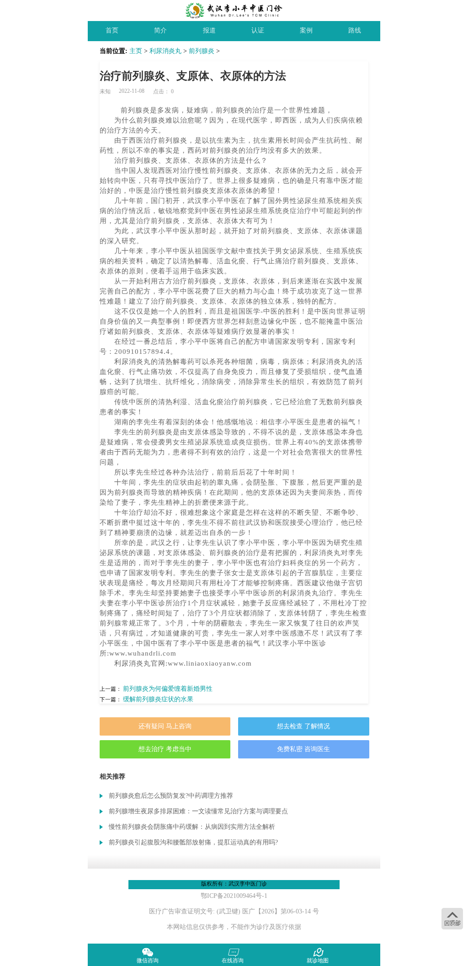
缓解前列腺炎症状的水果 (158, 699)
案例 (306, 30)
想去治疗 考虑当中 (164, 749)
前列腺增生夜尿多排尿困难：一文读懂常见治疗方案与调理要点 (198, 811)
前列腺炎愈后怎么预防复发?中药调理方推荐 (171, 795)
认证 (257, 30)
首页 (112, 30)
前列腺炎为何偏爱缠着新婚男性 (168, 688)
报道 (209, 30)
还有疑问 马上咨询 (164, 726)
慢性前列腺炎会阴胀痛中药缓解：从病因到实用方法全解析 (192, 826)
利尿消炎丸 (165, 51)
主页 (135, 51)
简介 (160, 30)
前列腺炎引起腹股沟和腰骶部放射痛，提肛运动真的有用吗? (193, 842)
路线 (354, 30)
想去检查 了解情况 (303, 726)
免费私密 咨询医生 (303, 749)
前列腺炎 (201, 51)
